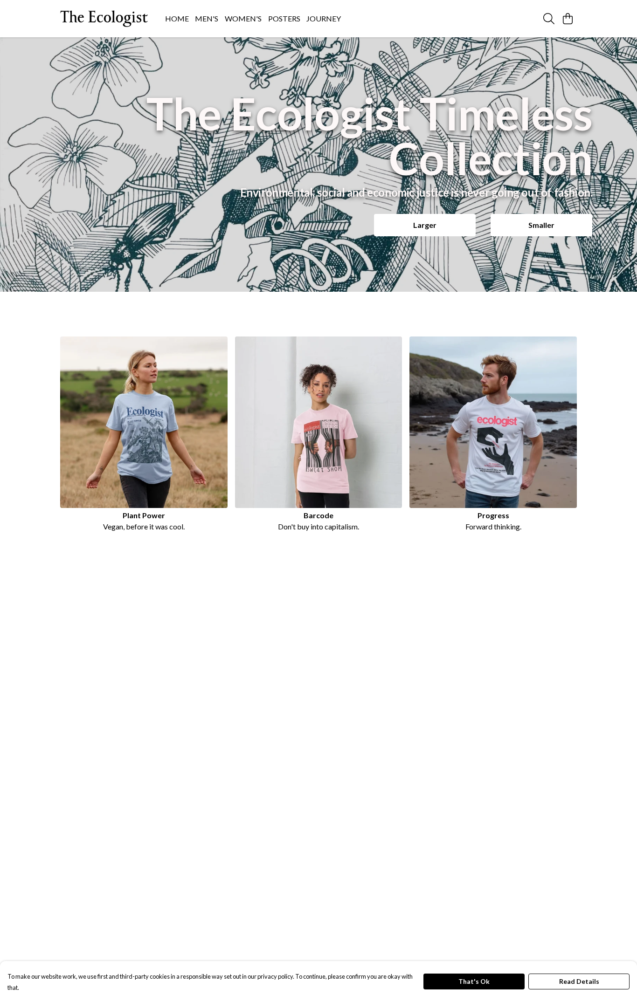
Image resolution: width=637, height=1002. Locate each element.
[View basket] (567, 18)
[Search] (549, 18)
